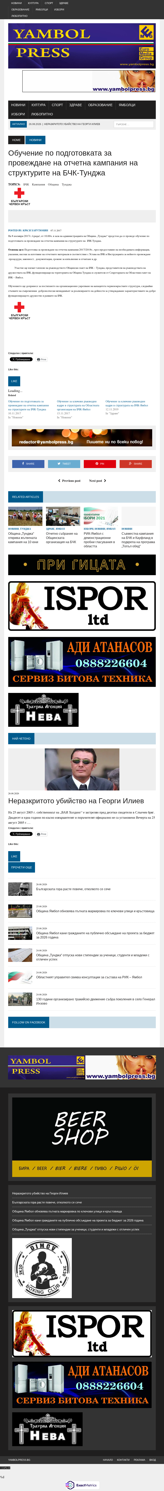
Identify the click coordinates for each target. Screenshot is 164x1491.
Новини (16, 3)
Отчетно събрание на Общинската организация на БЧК (62, 538)
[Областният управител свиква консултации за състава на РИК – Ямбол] (20, 981)
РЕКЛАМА (139, 1460)
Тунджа (67, 184)
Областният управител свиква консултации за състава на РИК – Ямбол (89, 977)
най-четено (21, 738)
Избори (59, 9)
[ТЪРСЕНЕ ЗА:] (134, 124)
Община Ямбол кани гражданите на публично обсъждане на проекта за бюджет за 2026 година (77, 1220)
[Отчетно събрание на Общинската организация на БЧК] (63, 523)
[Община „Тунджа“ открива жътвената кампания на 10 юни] (25, 523)
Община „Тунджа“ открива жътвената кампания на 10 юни (23, 538)
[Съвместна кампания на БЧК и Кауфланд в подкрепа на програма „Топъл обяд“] (139, 523)
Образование (20, 9)
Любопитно (19, 16)
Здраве (63, 3)
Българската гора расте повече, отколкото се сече (73, 889)
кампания (38, 184)
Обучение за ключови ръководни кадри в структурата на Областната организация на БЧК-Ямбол (78, 405)
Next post (95, 480)
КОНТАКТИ (123, 1460)
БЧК (26, 184)
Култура (33, 3)
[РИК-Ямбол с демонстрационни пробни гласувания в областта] (101, 523)
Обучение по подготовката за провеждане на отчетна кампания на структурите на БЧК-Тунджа (28, 405)
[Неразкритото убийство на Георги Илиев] (82, 788)
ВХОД (152, 1460)
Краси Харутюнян (35, 230)
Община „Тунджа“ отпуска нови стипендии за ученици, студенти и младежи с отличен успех (75, 1229)
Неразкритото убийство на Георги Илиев (76, 801)
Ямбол (60, 529)
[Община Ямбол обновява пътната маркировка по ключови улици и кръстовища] (20, 915)
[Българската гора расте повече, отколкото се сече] (20, 893)
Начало (108, 1460)
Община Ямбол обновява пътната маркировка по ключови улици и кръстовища (95, 911)
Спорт (49, 3)
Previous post (71, 480)
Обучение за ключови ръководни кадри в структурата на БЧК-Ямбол (127, 403)
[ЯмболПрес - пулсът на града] (82, 45)
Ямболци (42, 9)
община (53, 184)
